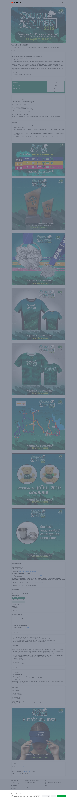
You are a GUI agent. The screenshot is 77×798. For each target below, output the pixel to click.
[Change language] (62, 3)
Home (28, 2)
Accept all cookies (62, 796)
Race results (43, 2)
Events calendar (35, 2)
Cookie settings (46, 796)
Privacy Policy (37, 795)
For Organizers (51, 2)
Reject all (54, 796)
